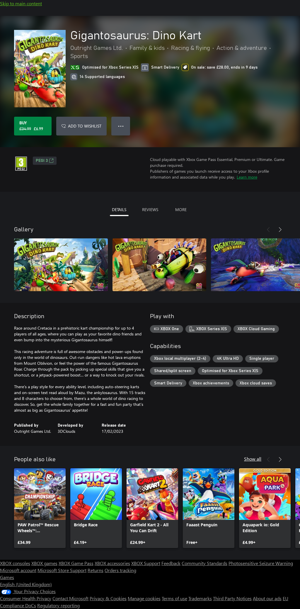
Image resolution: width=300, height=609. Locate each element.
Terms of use (174, 598)
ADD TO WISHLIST (84, 126)
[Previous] (268, 229)
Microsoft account (18, 570)
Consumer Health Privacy (25, 598)
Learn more (247, 177)
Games (7, 577)
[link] (40, 508)
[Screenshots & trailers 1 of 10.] (61, 264)
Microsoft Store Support (62, 570)
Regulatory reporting (58, 605)
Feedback (170, 563)
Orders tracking (120, 570)
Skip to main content (21, 3)
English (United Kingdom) (26, 584)
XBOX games (44, 563)
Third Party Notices (232, 598)
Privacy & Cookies (108, 598)
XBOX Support (145, 563)
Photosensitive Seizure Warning (261, 563)
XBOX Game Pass (76, 563)
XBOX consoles (15, 563)
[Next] (280, 229)
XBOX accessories (112, 563)
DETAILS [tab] (119, 209)
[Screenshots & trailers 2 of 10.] (159, 264)
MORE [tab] (181, 209)
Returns (95, 570)
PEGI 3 (42, 161)
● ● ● (121, 126)
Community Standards (204, 563)
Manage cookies (144, 598)
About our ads (267, 598)
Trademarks (200, 598)
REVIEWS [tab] (150, 209)
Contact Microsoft (70, 598)
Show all (252, 459)
